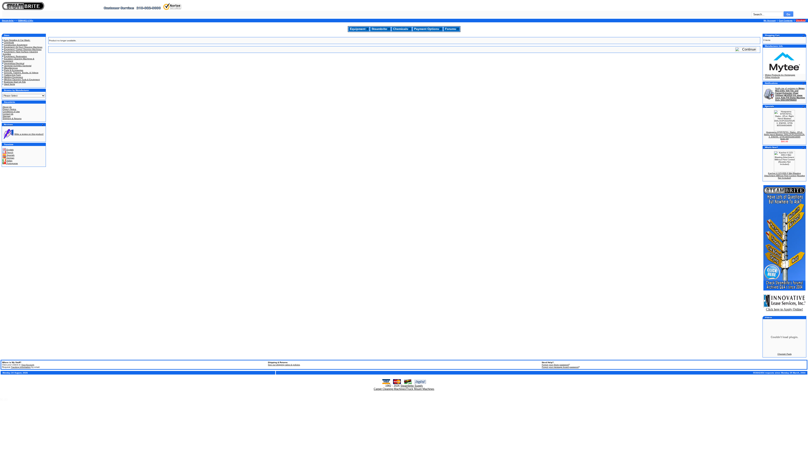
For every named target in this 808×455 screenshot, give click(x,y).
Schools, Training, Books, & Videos (21, 72)
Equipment (357, 29)
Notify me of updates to (790, 94)
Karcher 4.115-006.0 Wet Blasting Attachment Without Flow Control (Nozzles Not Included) (784, 175)
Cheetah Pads (784, 354)
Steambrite (379, 29)
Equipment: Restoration (15, 56)
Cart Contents (786, 20)
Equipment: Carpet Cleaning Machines (22, 49)
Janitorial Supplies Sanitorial (17, 65)
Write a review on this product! (29, 134)
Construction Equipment (15, 45)
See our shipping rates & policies (284, 365)
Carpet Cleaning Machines (390, 389)
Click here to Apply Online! (784, 309)
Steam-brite (8, 20)
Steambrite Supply (411, 385)
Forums (450, 29)
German (10, 158)
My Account (770, 20)
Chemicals (400, 29)
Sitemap (7, 116)
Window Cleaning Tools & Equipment (22, 79)
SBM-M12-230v (25, 20)
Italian (9, 160)
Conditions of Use (11, 111)
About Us (7, 107)
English (10, 150)
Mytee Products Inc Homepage (780, 75)
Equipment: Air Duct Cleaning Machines (23, 47)
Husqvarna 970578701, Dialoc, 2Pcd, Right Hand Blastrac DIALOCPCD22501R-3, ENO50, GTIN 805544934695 (784, 134)
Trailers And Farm (12, 75)
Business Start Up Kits (15, 82)
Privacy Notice (9, 109)
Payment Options (426, 29)
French (9, 152)
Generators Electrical (14, 63)
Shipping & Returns (12, 118)
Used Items (9, 84)
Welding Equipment (13, 77)
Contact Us (8, 114)
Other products (772, 77)
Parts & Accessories (13, 70)
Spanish (10, 155)
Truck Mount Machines (420, 389)
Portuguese (12, 163)
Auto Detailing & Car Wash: (17, 40)
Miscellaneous (11, 68)
